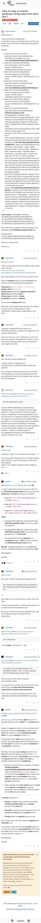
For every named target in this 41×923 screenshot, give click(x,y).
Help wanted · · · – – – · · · (10, 20)
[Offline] (3, 31)
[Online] (3, 390)
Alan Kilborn (9, 258)
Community (21, 3)
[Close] (37, 855)
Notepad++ (30, 903)
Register (7, 892)
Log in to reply (33, 23)
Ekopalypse (9, 657)
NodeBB (19, 909)
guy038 (8, 481)
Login (14, 892)
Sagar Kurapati (10, 31)
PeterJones (9, 390)
